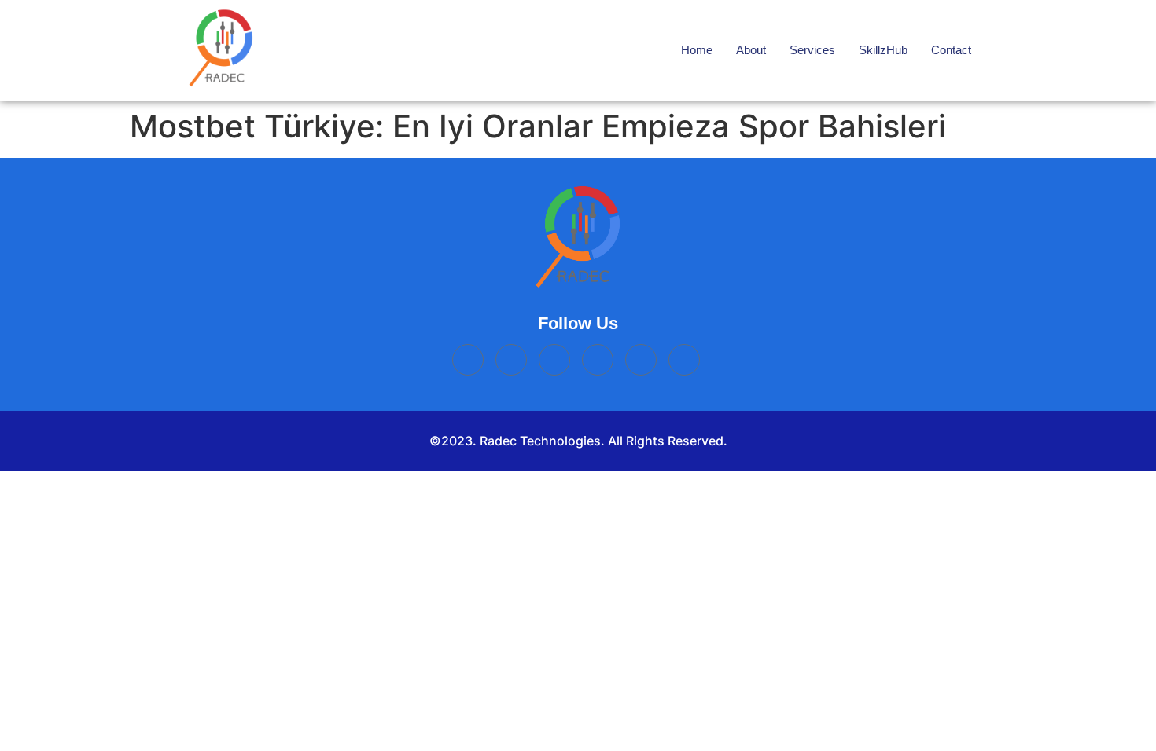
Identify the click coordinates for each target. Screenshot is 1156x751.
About (751, 50)
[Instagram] (597, 360)
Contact (951, 50)
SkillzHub (883, 50)
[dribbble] (684, 360)
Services (812, 50)
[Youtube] (511, 360)
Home (696, 50)
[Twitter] (554, 360)
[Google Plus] (641, 360)
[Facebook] (468, 360)
